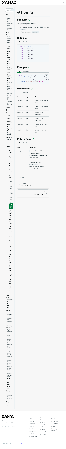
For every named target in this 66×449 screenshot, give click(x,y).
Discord (14, 427)
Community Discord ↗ (54, 429)
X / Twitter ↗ (54, 423)
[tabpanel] (33, 114)
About (30, 418)
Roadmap (31, 426)
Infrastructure (43, 432)
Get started (43, 420)
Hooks (42, 426)
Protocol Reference (43, 423)
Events (53, 418)
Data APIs (42, 429)
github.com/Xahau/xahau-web (26, 443)
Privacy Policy (33, 436)
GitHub (7, 427)
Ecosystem (32, 423)
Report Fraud (32, 431)
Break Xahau (32, 429)
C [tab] (19, 42)
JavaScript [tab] (26, 42)
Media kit (31, 434)
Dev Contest (54, 421)
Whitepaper (43, 434)
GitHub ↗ (13, 423)
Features (31, 421)
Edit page (21, 177)
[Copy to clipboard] (46, 46)
